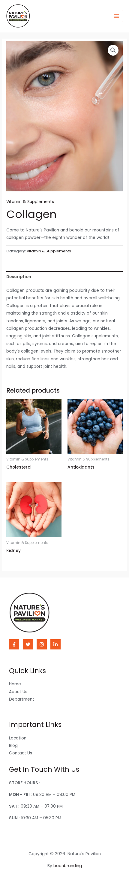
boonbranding (67, 866)
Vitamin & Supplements (30, 202)
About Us (18, 692)
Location (17, 738)
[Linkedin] (55, 644)
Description (18, 277)
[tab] (64, 277)
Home (15, 684)
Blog (13, 745)
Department (21, 699)
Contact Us (20, 753)
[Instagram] (42, 644)
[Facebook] (14, 644)
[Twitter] (28, 644)
